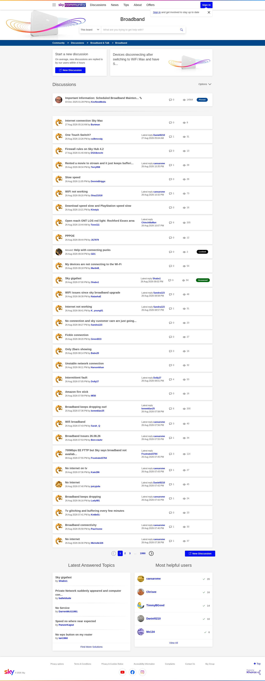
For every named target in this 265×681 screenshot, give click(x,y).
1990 (142, 553)
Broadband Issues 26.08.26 (82, 436)
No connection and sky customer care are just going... (101, 320)
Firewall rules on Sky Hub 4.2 (84, 148)
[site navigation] (54, 5)
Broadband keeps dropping (83, 496)
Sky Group (209, 664)
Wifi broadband (75, 421)
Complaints (170, 664)
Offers (150, 5)
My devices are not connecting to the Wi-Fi (93, 264)
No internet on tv (76, 468)
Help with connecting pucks (92, 250)
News (115, 5)
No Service (62, 607)
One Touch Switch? (78, 134)
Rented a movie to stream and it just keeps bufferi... (99, 163)
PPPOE (70, 235)
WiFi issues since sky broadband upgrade (92, 292)
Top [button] (259, 663)
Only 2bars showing (78, 349)
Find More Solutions (91, 646)
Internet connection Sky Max (84, 120)
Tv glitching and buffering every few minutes (94, 510)
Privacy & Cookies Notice (112, 664)
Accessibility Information (144, 664)
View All (173, 642)
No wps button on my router (73, 634)
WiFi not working (76, 191)
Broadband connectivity (80, 525)
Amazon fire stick (76, 391)
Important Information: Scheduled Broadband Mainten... (102, 97)
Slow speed (72, 177)
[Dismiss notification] (209, 12)
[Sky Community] (72, 5)
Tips (126, 5)
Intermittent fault (76, 377)
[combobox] (139, 29)
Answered (203, 280)
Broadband (132, 19)
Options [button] (202, 84)
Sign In (206, 5)
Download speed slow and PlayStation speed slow (98, 205)
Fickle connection (76, 334)
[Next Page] (151, 553)
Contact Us (190, 664)
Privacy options (57, 664)
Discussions (98, 5)
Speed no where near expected (75, 621)
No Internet (72, 482)
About (138, 5)
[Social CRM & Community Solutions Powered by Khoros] (254, 672)
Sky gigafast (73, 278)
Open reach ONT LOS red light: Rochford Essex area (99, 220)
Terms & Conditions (82, 664)
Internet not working (78, 306)
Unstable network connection (84, 363)
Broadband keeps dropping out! (86, 406)
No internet (72, 539)
